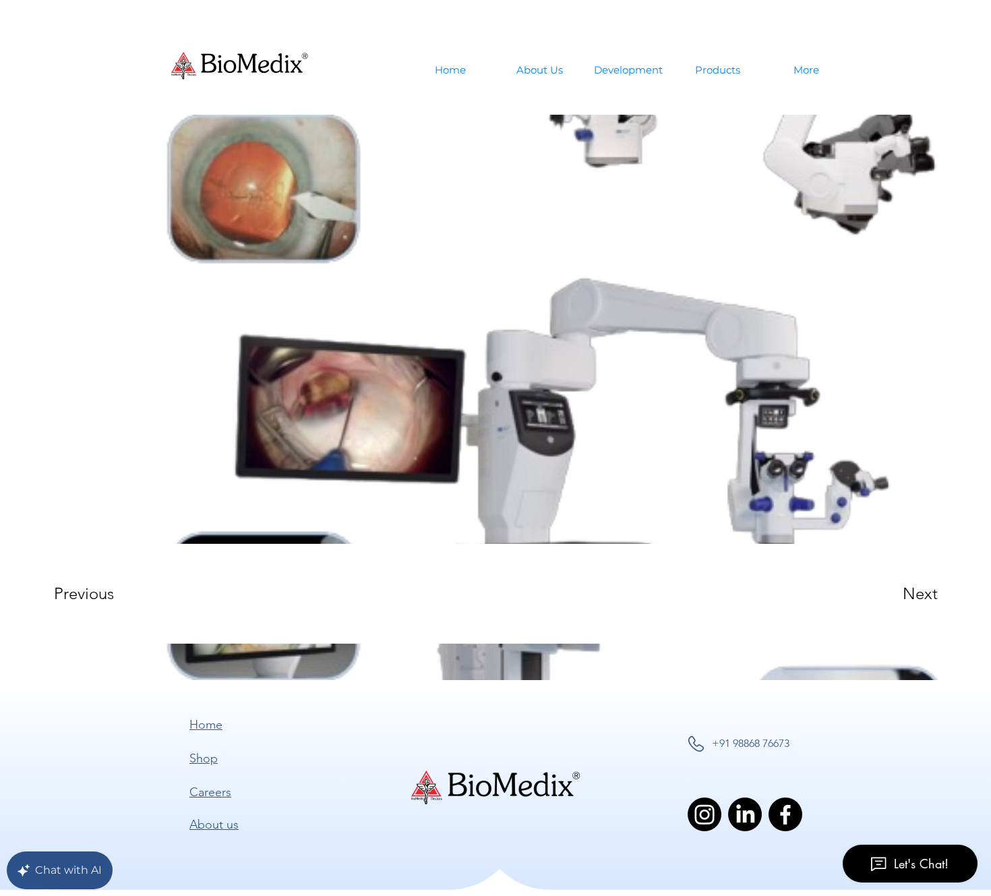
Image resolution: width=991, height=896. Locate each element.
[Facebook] (785, 814)
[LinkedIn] (745, 814)
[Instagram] (704, 814)
